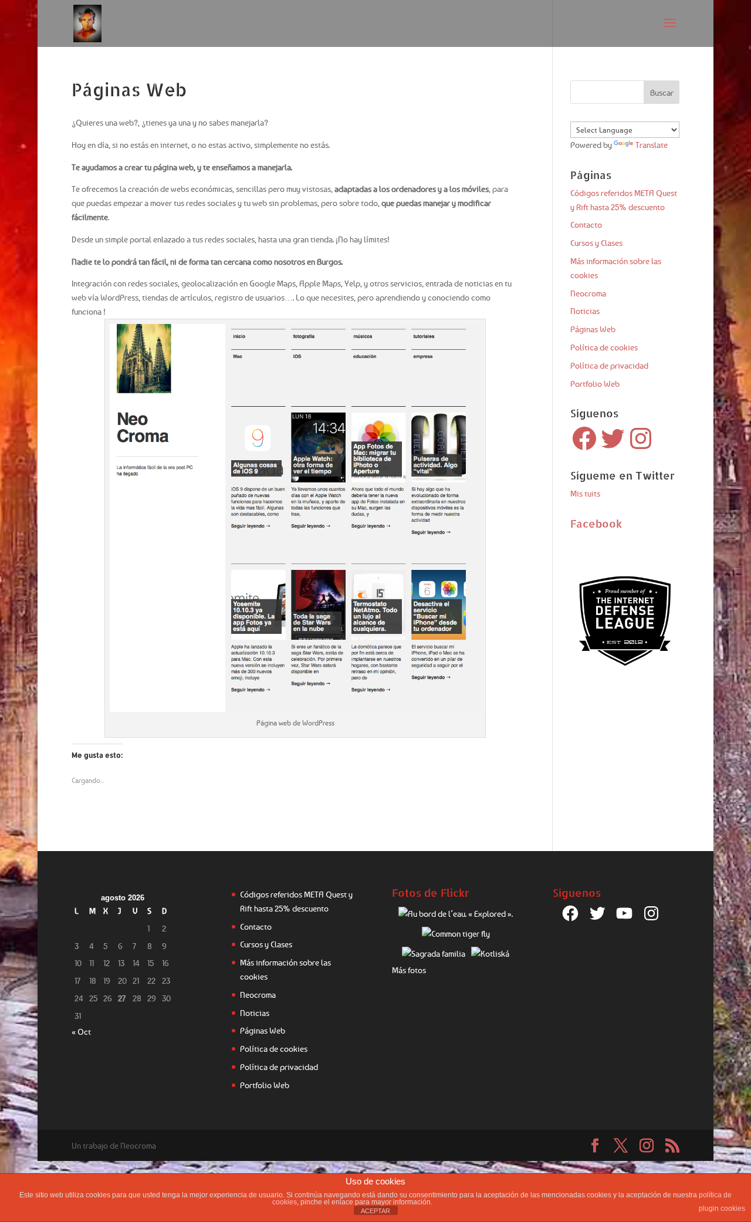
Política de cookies (604, 347)
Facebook (596, 523)
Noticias (585, 311)
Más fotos (409, 970)
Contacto (586, 224)
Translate (651, 145)
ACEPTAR (375, 1210)
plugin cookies (722, 1208)
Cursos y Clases (596, 243)
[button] (295, 518)
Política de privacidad (609, 365)
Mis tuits (585, 493)
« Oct (81, 1032)
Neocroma (588, 293)
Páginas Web (592, 329)
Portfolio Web (595, 384)
